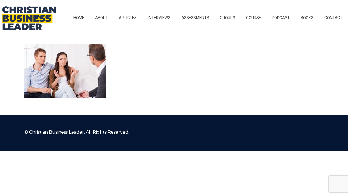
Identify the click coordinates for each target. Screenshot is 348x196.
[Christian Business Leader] (29, 17)
